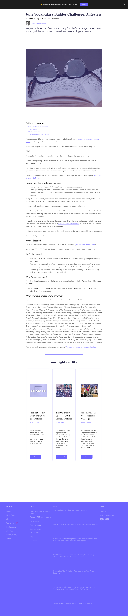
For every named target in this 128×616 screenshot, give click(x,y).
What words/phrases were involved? (38, 134)
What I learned (32, 129)
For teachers (11, 527)
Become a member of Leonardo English (81, 347)
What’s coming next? (34, 131)
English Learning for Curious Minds (40, 512)
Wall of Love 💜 (12, 523)
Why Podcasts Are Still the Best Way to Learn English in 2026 (75, 524)
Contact (102, 506)
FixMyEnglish (11, 515)
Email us (103, 511)
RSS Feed (33, 541)
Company (9, 506)
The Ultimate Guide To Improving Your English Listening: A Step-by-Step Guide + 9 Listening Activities (74, 556)
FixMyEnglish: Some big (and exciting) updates (70, 510)
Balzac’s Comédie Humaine (68, 224)
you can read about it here (85, 244)
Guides (55, 506)
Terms (8, 539)
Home (8, 511)
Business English (36, 529)
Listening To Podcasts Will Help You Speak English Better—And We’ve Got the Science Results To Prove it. (75, 588)
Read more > (36, 457)
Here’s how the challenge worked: (38, 126)
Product (32, 506)
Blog (31, 537)
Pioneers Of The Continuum (40, 517)
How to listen (35, 533)
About (8, 519)
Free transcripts (36, 525)
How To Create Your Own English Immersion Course (72, 603)
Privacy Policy (11, 535)
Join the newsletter (107, 515)
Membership (34, 521)
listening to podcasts (85, 139)
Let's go (84, 4)
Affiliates (9, 531)
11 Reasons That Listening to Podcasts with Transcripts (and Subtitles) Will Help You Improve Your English (75, 540)
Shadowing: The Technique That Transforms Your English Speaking (74, 572)
